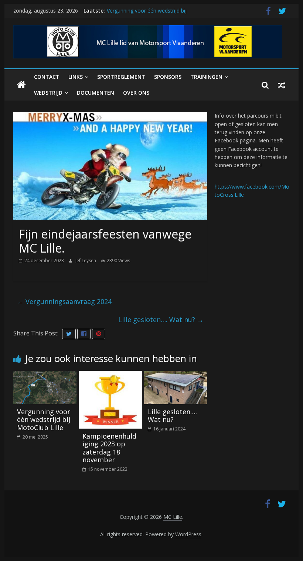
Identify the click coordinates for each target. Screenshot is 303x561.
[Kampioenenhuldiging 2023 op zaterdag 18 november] (110, 375)
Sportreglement (121, 76)
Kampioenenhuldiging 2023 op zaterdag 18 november (109, 448)
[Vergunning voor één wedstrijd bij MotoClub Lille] (44, 375)
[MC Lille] (21, 85)
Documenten (95, 92)
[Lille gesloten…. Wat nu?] (175, 375)
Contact (46, 76)
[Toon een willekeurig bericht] (281, 85)
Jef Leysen (86, 260)
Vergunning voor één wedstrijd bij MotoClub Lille (43, 419)
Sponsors (167, 76)
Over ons (136, 92)
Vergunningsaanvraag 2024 (64, 301)
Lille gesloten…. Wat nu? (161, 319)
